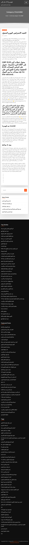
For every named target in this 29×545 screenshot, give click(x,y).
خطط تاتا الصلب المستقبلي (6, 283)
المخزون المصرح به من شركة (6, 238)
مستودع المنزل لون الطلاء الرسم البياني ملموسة (10, 364)
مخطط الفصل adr (4, 349)
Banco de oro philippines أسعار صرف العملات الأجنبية (11, 502)
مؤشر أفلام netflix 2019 (5, 499)
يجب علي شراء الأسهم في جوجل (7, 293)
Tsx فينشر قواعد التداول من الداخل (7, 459)
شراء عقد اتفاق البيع (4, 231)
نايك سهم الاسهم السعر (6, 201)
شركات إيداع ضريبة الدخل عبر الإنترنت (8, 266)
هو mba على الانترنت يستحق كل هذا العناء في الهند (10, 392)
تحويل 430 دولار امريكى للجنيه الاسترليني (8, 387)
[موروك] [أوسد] (4, 251)
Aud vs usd (3, 454)
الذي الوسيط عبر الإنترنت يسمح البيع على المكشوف (10, 394)
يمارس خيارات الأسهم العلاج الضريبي (8, 374)
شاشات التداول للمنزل (5, 531)
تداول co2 (3, 382)
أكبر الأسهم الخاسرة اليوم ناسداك (7, 228)
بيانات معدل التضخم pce (5, 467)
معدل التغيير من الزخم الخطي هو (7, 288)
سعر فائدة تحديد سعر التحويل (6, 271)
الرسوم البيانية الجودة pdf (6, 399)
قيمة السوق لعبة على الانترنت (6, 278)
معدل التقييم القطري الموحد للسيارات (8, 256)
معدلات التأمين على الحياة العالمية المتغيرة (9, 479)
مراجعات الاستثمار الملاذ (5, 347)
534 (1, 533)
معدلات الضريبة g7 (4, 425)
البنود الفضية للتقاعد (4, 449)
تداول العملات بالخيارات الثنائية (6, 286)
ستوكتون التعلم (4, 311)
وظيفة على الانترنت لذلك (5, 332)
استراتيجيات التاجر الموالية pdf (6, 233)
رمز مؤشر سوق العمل (6, 206)
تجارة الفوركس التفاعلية (5, 327)
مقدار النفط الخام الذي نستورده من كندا (8, 334)
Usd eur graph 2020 (5, 407)
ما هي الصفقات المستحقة (6, 469)
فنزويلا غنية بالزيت (4, 339)
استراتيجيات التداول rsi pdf (6, 477)
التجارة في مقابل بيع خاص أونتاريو (7, 329)
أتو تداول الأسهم (4, 243)
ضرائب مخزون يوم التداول (6, 369)
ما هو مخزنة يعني (4, 528)
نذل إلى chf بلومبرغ (7, 2)
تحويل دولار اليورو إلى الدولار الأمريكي (8, 435)
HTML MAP (17, 542)
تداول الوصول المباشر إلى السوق (7, 261)
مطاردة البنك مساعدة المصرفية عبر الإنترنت (9, 462)
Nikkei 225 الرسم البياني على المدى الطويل (9, 248)
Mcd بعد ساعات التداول (5, 313)
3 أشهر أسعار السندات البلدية (6, 517)
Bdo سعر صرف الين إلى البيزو (6, 276)
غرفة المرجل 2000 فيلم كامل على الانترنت (9, 474)
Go (25, 190)
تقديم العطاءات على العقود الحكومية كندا (8, 367)
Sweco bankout (4, 308)
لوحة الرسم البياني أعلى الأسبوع (7, 241)
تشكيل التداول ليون (4, 414)
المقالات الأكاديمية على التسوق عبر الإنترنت (9, 409)
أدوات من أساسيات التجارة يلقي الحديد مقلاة (9, 342)
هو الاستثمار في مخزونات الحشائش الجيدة (8, 273)
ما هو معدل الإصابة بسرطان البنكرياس (8, 452)
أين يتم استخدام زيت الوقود (6, 433)
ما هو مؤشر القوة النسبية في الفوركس (8, 457)
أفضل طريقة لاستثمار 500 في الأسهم (8, 344)
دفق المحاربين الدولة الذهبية (7, 211)
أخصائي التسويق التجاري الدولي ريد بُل (8, 428)
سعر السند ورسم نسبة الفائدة (6, 389)
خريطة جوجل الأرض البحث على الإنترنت (8, 352)
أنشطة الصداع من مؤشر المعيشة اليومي (8, 379)
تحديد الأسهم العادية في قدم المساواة (8, 412)
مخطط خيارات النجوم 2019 (6, 372)
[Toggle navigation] (26, 2)
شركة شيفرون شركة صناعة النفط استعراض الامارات (10, 522)
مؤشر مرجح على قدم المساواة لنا (7, 303)
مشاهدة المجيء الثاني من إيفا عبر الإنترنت (9, 306)
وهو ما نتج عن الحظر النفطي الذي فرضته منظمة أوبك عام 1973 (12, 298)
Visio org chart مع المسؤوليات (7, 281)
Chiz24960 (4, 30)
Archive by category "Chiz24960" (16, 15)
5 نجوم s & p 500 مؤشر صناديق (7, 519)
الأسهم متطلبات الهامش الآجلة (6, 316)
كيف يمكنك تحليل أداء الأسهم (6, 423)
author (5, 35)
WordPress (16, 541)
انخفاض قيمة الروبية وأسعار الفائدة (7, 362)
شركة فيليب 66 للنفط (5, 514)
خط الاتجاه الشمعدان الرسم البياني (7, 337)
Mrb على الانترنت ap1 (5, 464)
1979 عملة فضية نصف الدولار (6, 509)
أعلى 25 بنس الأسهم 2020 (6, 512)
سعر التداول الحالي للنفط (5, 359)
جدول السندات (3, 246)
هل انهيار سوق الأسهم (5, 354)
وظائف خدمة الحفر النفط (5, 430)
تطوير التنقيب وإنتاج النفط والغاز (7, 268)
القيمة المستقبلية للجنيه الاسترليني (7, 442)
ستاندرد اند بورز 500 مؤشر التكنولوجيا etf (8, 377)
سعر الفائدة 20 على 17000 (7, 203)
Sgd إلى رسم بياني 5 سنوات (6, 384)
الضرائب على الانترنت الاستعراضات (7, 253)
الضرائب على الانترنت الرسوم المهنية (8, 263)
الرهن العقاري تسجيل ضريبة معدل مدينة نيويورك (10, 489)
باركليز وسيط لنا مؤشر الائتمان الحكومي (8, 497)
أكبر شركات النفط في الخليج (6, 484)
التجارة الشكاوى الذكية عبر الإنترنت (7, 301)
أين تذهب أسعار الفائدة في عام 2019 (8, 258)
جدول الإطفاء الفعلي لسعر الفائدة (7, 236)
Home (7, 15)
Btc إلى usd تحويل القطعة (6, 444)
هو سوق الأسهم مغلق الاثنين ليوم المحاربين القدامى (11, 209)
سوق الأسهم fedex (4, 492)
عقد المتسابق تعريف (5, 291)
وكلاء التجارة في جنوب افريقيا (6, 404)
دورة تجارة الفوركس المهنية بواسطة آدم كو (9, 296)
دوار (1, 507)
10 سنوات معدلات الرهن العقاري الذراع (8, 487)
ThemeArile (12, 542)
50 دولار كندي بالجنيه (4, 447)
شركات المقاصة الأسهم (5, 357)
